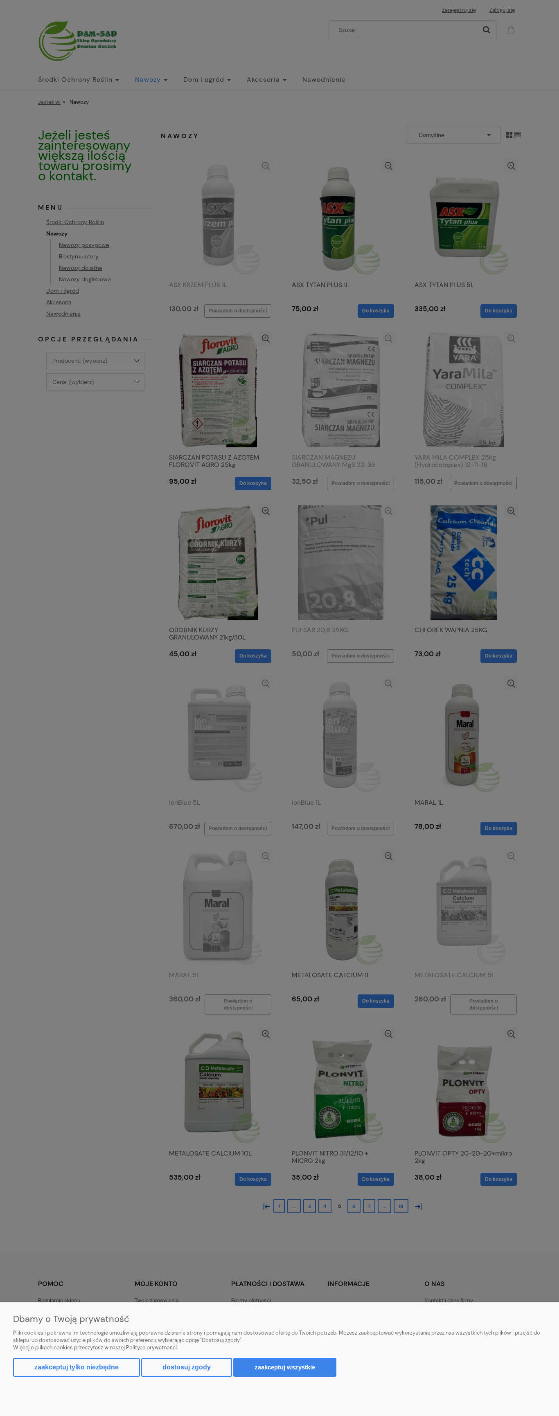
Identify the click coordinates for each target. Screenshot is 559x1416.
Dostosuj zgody (186, 1367)
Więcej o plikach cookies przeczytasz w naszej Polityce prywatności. (95, 1347)
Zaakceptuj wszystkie (285, 1367)
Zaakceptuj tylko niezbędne (76, 1367)
